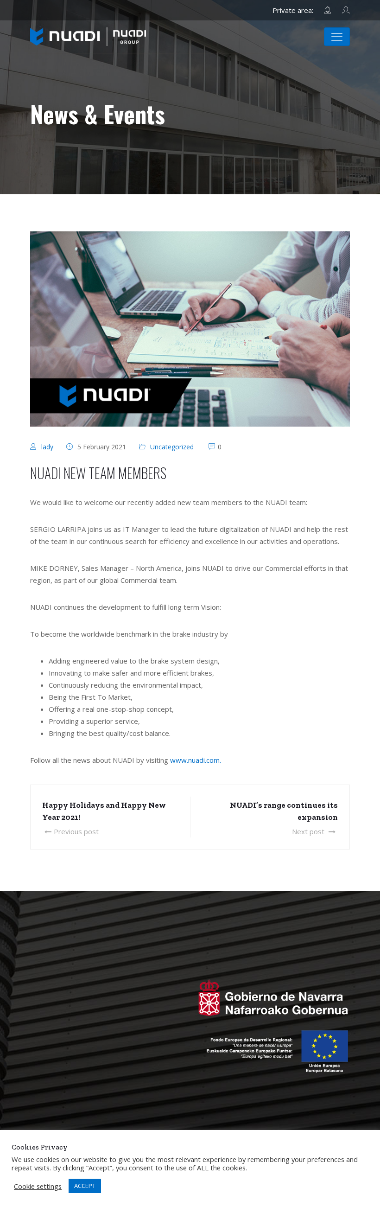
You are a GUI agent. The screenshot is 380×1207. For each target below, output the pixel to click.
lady (47, 446)
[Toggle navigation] (337, 36)
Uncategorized (172, 446)
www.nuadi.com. (195, 760)
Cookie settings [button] (38, 1186)
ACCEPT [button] (84, 1185)
